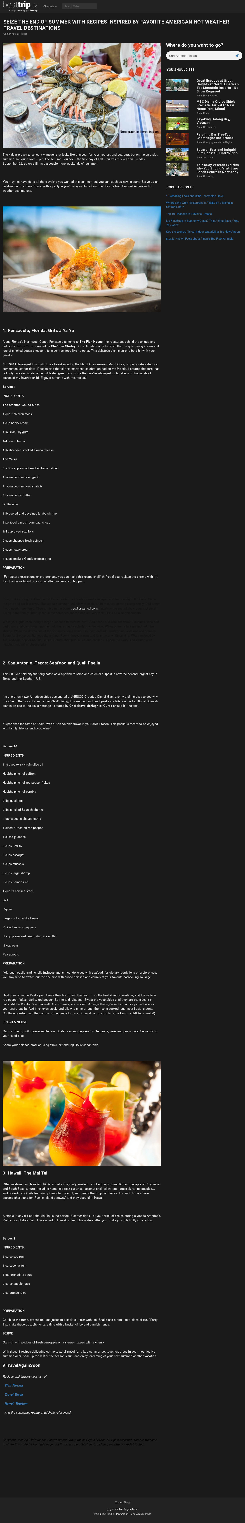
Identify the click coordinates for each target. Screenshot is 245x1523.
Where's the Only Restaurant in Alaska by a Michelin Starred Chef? (199, 205)
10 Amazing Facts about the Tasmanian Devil (194, 196)
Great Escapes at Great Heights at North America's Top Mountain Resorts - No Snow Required (218, 86)
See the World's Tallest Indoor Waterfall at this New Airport (203, 231)
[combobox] (198, 55)
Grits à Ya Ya (25, 346)
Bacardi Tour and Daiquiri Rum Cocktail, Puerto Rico (217, 151)
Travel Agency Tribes (140, 1513)
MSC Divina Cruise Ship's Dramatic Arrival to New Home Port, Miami (216, 105)
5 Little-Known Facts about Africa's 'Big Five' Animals (199, 238)
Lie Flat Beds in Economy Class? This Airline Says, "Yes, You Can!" (202, 222)
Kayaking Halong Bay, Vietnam (213, 121)
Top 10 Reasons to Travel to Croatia (189, 214)
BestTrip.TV (108, 1513)
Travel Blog (122, 1502)
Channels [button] (49, 6)
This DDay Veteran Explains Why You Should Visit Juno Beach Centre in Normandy (218, 168)
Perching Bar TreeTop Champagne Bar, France (215, 136)
